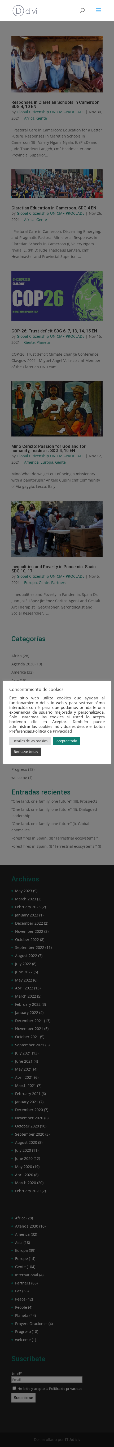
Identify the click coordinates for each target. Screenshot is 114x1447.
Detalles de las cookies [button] (29, 740)
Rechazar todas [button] (26, 751)
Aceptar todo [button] (66, 740)
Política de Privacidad (52, 731)
